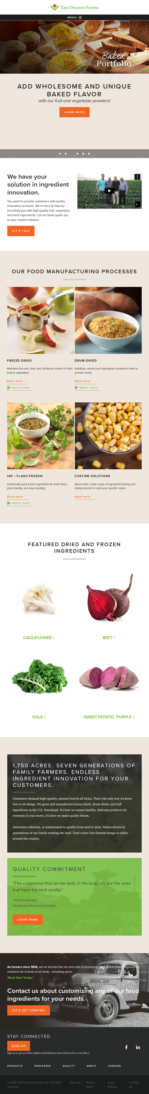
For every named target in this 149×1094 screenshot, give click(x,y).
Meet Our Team (19, 978)
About (91, 1066)
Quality (69, 1066)
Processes (42, 1066)
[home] (74, 7)
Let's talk (21, 231)
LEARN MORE (74, 112)
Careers (114, 1066)
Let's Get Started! (28, 1010)
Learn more (27, 919)
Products (15, 1066)
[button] (74, 17)
